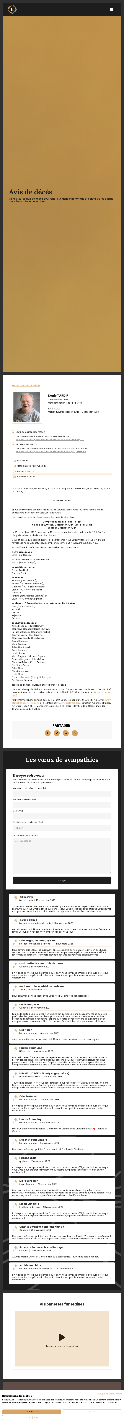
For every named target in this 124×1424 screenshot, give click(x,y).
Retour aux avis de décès (26, 385)
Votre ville (18, 810)
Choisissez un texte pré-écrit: (28, 822)
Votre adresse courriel (24, 799)
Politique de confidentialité (109, 1393)
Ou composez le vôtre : (25, 835)
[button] (111, 9)
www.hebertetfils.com (69, 702)
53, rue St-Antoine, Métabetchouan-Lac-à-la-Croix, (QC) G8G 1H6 (51, 451)
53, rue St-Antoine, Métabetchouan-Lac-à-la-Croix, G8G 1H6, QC (50, 439)
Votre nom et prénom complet (29, 788)
